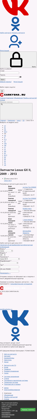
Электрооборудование (12, 390)
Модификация (5, 261)
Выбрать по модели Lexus (9, 122)
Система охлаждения (11, 377)
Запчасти (21, 245)
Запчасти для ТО (10, 365)
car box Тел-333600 (29, 187)
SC (5, 161)
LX (5, 149)
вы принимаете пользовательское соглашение (10, 413)
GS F (5, 132)
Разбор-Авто (27, 209)
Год (2, 265)
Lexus (19, 120)
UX (5, 165)
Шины (6, 388)
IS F (5, 139)
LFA (5, 143)
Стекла (6, 378)
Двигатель (8, 360)
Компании (9, 98)
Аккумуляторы (9, 358)
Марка (3, 249)
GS (5, 130)
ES (5, 128)
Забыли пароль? (6, 82)
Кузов (6, 367)
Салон (6, 373)
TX (5, 163)
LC (5, 141)
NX (5, 151)
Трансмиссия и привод (12, 384)
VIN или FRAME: (5, 269)
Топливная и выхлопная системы (16, 380)
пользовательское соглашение (21, 284)
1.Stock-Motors (28, 220)
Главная (3, 98)
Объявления (18, 98)
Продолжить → (5, 273)
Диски (6, 362)
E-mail (2, 71)
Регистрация (18, 82)
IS (4, 137)
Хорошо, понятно (28, 409)
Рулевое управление (11, 371)
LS (5, 147)
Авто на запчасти (10, 354)
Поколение (4, 257)
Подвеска (7, 369)
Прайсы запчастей (30, 98)
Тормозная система (11, 382)
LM (5, 145)
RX (5, 157)
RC (5, 153)
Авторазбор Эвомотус (27, 232)
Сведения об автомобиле (9, 245)
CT (5, 126)
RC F (5, 155)
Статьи (2, 100)
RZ (5, 159)
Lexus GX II (8, 181)
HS (5, 136)
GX (23, 120)
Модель (3, 253)
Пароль (2, 75)
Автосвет (7, 356)
